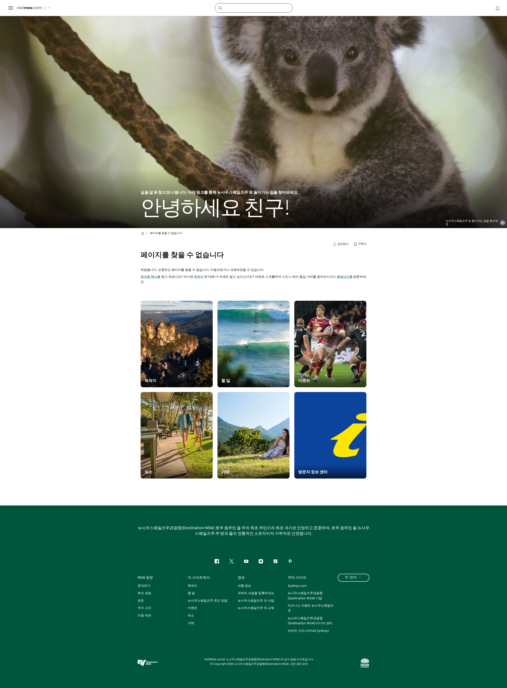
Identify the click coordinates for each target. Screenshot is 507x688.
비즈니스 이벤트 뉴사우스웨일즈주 (311, 608)
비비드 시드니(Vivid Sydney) (308, 630)
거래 (191, 623)
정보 (241, 578)
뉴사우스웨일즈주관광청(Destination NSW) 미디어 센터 (310, 621)
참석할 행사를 (150, 276)
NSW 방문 (145, 578)
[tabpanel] (253, 114)
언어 (353, 577)
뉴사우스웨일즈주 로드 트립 (207, 600)
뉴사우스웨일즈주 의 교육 (256, 608)
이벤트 (192, 608)
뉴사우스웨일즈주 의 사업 (256, 600)
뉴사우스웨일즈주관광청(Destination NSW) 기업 (305, 596)
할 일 (191, 593)
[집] (29, 8)
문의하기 (144, 585)
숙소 (191, 615)
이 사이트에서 (199, 578)
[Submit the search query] (220, 8)
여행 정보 (244, 585)
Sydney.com (297, 585)
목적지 (198, 276)
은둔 (141, 600)
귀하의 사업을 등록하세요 (256, 593)
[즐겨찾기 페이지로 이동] (497, 8)
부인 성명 (144, 593)
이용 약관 (144, 615)
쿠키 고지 (144, 608)
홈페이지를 (345, 276)
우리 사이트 (297, 578)
